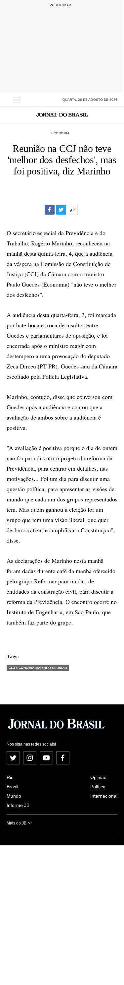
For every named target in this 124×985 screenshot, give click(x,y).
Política (97, 786)
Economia (60, 133)
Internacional (103, 796)
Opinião (98, 777)
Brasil (12, 786)
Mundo (14, 796)
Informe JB (18, 805)
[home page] (62, 114)
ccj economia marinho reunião (38, 668)
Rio (10, 777)
